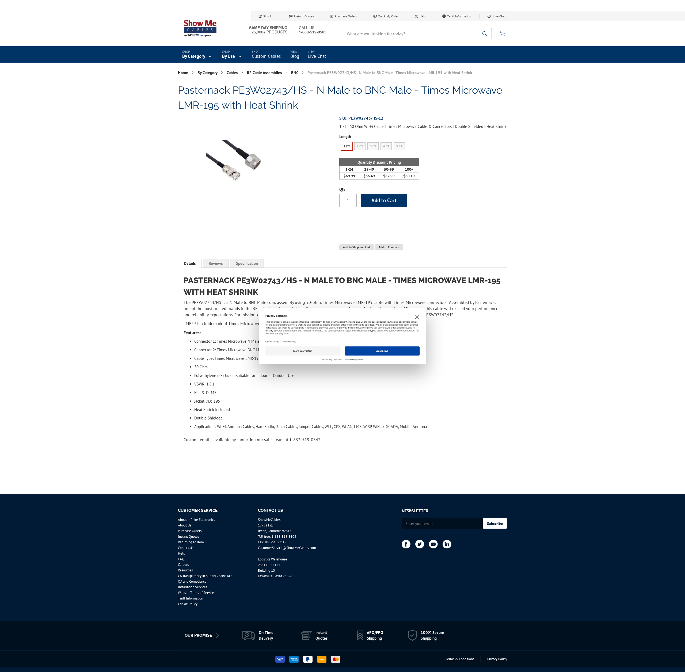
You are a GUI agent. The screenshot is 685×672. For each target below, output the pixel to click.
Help (423, 16)
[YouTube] (433, 544)
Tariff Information (459, 16)
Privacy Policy (497, 659)
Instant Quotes (304, 16)
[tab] (189, 263)
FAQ (181, 559)
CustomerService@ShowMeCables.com (287, 547)
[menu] (342, 54)
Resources (185, 570)
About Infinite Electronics (196, 519)
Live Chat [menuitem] (317, 56)
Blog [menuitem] (294, 56)
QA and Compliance (192, 581)
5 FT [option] (399, 146)
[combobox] (417, 33)
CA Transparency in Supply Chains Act (205, 576)
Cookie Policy (187, 604)
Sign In (268, 16)
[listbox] (379, 147)
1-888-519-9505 (284, 536)
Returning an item (191, 542)
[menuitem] (197, 54)
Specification (247, 263)
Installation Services (192, 587)
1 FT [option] (347, 146)
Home (183, 72)
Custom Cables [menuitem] (266, 56)
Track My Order (388, 16)
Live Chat (499, 16)
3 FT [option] (373, 146)
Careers (183, 564)
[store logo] (200, 28)
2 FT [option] (360, 146)
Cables (233, 72)
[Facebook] (406, 544)
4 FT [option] (386, 146)
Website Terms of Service (196, 592)
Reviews (216, 263)
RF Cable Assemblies (265, 72)
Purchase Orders (346, 16)
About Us (184, 525)
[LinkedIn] (447, 544)
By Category (207, 72)
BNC (295, 72)
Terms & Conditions (460, 659)
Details (190, 263)
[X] (419, 544)
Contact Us (185, 547)
